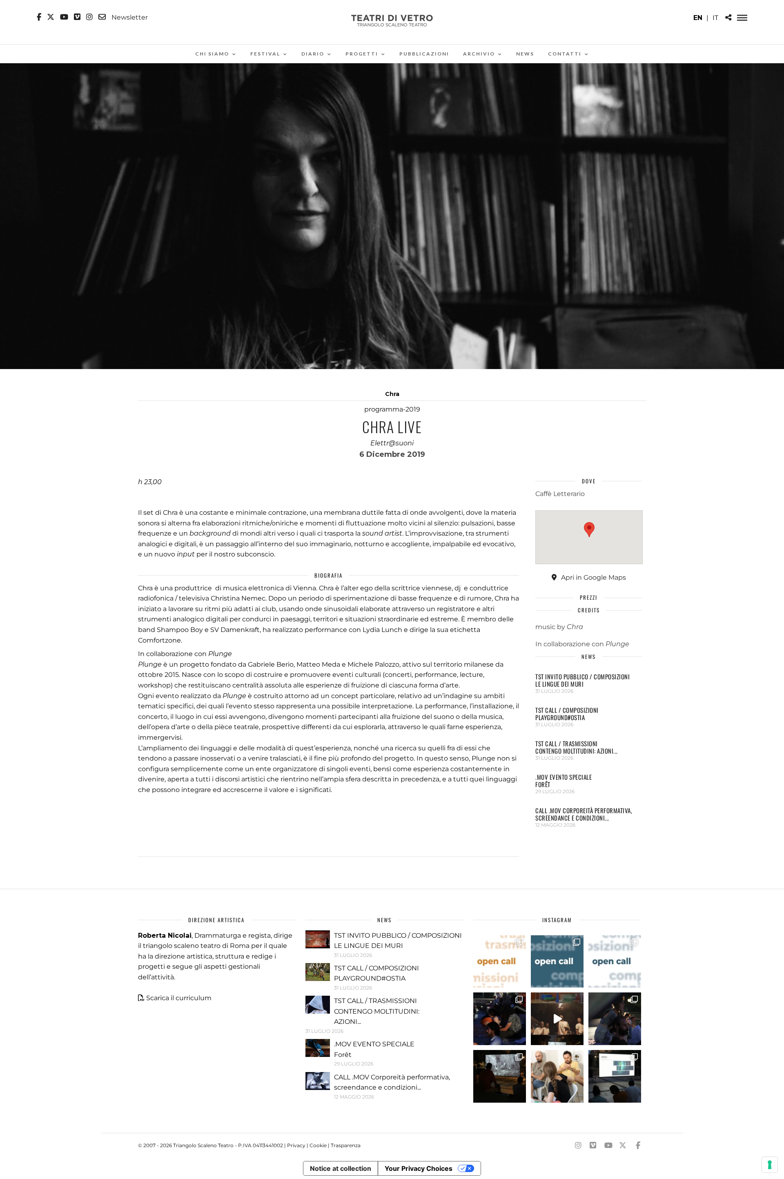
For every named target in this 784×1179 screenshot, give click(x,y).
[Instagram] (89, 17)
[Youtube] (64, 17)
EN (697, 18)
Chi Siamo (212, 54)
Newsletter (129, 17)
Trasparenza (346, 1145)
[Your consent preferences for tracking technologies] (769, 1164)
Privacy (296, 1145)
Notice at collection (340, 1168)
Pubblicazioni (424, 54)
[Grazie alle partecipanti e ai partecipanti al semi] (557, 1076)
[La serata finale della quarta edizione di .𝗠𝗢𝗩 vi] (614, 1018)
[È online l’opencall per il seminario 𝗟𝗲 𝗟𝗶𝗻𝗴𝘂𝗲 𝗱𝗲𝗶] (614, 961)
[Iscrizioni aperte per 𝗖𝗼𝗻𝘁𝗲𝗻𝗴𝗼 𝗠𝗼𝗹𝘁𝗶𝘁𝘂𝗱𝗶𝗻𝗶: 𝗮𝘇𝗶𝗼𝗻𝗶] (499, 961)
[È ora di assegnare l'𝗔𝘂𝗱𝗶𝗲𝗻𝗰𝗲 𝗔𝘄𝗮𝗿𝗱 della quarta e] (557, 1018)
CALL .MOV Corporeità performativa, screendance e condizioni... (583, 814)
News (525, 54)
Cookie (318, 1145)
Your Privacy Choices (418, 1168)
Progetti (361, 54)
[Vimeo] (77, 17)
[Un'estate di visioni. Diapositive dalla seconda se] (499, 1076)
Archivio (479, 54)
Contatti (564, 54)
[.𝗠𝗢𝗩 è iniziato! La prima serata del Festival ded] (614, 1076)
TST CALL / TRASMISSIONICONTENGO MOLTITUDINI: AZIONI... (576, 747)
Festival (265, 54)
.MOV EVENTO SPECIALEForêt (563, 780)
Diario (312, 54)
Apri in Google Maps (592, 577)
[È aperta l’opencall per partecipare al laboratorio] (557, 961)
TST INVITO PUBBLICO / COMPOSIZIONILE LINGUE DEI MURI (582, 680)
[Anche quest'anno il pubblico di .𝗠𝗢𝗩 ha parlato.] (499, 1018)
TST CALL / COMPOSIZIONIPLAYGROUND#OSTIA (567, 713)
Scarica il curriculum (179, 998)
